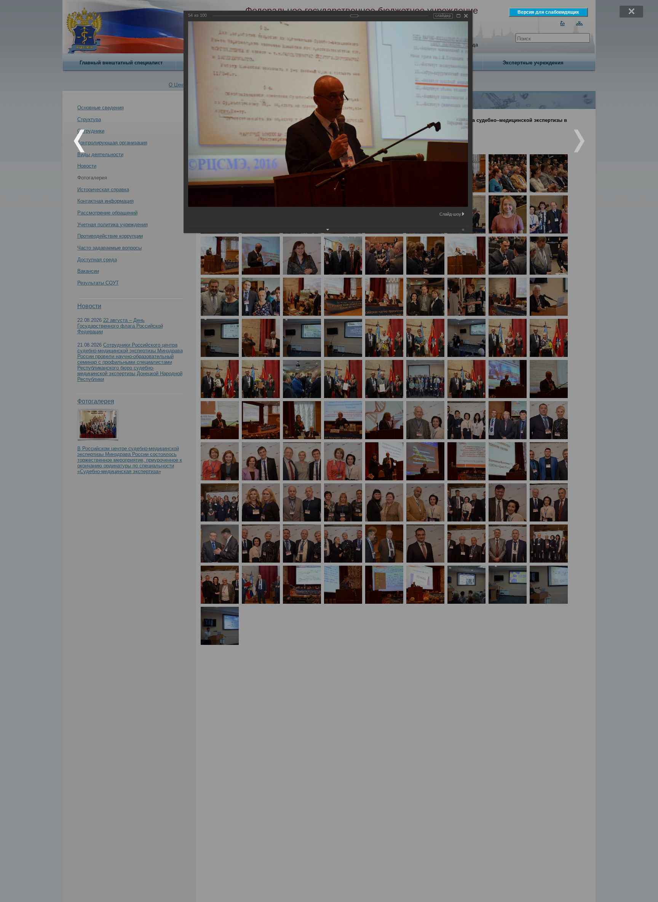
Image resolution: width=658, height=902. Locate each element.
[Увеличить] (458, 15)
